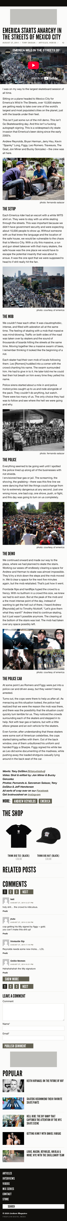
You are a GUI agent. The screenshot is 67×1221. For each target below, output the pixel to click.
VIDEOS (52, 43)
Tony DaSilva (28, 43)
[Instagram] (54, 1199)
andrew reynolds (25, 801)
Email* (6, 1033)
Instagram (34, 794)
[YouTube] (61, 1199)
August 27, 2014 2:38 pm (21, 922)
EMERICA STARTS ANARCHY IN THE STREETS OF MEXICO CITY (32, 33)
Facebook (42, 790)
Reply (5, 911)
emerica (45, 801)
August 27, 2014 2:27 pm (21, 903)
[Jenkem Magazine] (34, 3)
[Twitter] (49, 1199)
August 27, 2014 (11, 43)
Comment (8, 1001)
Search (5, 1206)
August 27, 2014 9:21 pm (21, 964)
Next (25, 892)
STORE (6, 1199)
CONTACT (7, 1194)
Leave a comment (14, 996)
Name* (6, 1023)
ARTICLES (43, 43)
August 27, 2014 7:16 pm (21, 945)
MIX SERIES (8, 1189)
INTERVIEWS (9, 1178)
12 (62, 43)
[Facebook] (44, 1199)
